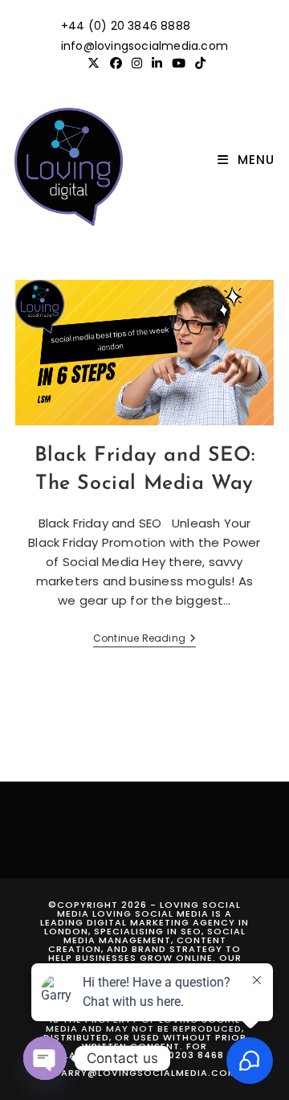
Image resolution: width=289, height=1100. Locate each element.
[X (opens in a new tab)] (93, 63)
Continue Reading (144, 639)
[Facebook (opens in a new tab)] (116, 63)
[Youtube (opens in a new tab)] (178, 63)
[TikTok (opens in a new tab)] (198, 63)
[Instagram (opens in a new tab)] (137, 63)
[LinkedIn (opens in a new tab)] (157, 63)
